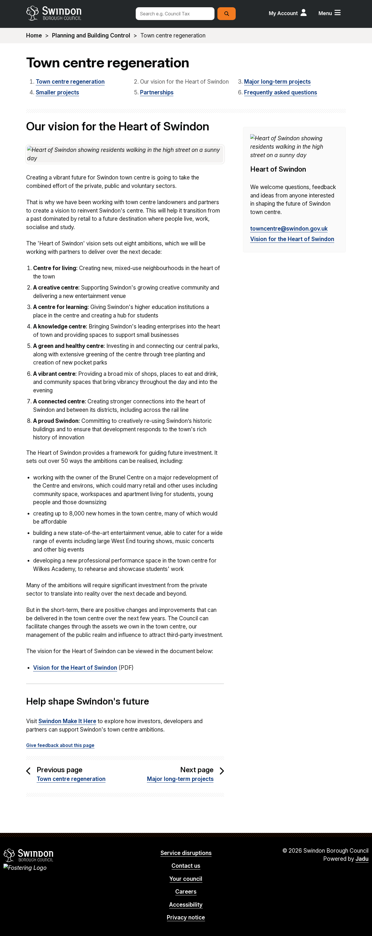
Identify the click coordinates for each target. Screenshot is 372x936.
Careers (185, 891)
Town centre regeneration (70, 81)
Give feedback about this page (60, 745)
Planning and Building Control (91, 35)
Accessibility (186, 904)
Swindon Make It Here (67, 721)
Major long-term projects (277, 81)
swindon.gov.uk (77, 13)
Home (34, 35)
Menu (325, 13)
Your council (185, 879)
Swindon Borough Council (28, 855)
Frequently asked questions (280, 92)
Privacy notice (186, 917)
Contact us (185, 866)
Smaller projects (57, 92)
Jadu (362, 859)
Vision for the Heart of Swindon (75, 667)
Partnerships (157, 92)
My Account (283, 13)
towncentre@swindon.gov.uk (289, 228)
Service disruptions (186, 853)
